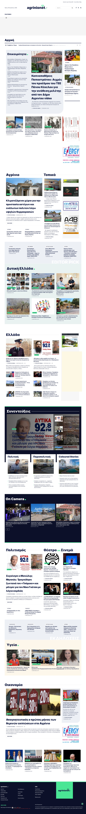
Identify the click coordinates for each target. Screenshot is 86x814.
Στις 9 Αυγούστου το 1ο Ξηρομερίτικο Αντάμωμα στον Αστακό (33, 628)
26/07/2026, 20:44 (38, 472)
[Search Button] (72, 7)
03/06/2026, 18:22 (67, 772)
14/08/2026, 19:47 (10, 236)
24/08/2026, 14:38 (48, 207)
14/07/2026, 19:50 (10, 613)
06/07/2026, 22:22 (69, 447)
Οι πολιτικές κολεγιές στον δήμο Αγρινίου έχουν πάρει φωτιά (14, 233)
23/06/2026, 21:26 (46, 376)
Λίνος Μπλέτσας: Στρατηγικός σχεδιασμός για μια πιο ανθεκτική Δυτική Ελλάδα (51, 251)
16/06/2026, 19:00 (9, 769)
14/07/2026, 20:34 (10, 672)
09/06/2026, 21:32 (46, 388)
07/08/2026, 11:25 (28, 236)
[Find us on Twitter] (78, 8)
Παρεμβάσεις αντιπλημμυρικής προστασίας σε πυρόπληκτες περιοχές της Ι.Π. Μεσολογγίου (67, 292)
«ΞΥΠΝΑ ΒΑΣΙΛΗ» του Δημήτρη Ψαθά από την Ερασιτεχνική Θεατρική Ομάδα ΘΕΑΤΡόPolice (52, 598)
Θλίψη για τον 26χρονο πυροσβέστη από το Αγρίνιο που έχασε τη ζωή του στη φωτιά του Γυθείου (17, 360)
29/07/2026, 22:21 (69, 416)
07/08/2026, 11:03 (60, 295)
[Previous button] (6, 529)
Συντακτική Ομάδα (36, 108)
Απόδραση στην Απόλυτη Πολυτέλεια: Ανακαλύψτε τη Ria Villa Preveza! (68, 469)
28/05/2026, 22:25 (67, 580)
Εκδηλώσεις (48, 220)
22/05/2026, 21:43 (46, 397)
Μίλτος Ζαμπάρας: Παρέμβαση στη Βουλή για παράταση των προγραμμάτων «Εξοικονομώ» (50, 374)
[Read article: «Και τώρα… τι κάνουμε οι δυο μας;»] (67, 658)
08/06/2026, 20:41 (28, 771)
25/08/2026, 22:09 (45, 108)
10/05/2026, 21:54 (67, 608)
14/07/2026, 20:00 (49, 632)
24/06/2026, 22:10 (19, 378)
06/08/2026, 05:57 (10, 319)
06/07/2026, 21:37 (28, 615)
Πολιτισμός (8, 14)
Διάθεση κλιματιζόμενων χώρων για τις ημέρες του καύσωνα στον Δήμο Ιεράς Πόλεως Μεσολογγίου (16, 73)
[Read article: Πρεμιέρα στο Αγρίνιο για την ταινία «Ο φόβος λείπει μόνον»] (71, 589)
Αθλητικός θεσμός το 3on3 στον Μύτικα (17, 291)
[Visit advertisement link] (71, 128)
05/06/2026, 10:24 (19, 396)
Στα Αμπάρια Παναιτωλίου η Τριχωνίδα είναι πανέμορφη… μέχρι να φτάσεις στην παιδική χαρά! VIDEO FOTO (67, 523)
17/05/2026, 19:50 (47, 609)
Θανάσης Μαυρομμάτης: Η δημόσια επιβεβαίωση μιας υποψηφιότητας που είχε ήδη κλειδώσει (43, 486)
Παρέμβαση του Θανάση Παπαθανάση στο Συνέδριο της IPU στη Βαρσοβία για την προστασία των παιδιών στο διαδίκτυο (50, 384)
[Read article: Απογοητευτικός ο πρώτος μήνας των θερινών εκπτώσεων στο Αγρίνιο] (33, 702)
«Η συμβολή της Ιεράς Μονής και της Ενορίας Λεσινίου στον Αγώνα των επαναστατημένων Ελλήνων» (16, 96)
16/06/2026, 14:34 (49, 256)
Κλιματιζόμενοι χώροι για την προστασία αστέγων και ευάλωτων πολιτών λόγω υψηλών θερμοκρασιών (17, 80)
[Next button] (9, 529)
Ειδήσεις (28, 608)
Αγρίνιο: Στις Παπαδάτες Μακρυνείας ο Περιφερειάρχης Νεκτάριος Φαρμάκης (34, 45)
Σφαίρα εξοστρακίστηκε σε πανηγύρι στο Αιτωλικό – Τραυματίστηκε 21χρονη (72, 91)
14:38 (9, 76)
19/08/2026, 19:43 (29, 136)
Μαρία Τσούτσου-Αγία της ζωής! (67, 475)
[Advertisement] (43, 26)
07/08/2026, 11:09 (35, 295)
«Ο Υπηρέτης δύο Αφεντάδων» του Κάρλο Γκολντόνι (69, 568)
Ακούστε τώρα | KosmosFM (68, 1)
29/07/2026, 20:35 (12, 472)
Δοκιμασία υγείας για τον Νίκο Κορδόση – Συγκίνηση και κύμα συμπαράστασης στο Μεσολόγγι (69, 480)
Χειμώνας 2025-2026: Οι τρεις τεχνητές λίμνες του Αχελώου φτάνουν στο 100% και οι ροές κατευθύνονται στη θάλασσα (69, 485)
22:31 (9, 92)
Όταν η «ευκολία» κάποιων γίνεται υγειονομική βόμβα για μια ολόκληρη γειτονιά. (17, 486)
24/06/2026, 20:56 (47, 580)
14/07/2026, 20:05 (31, 631)
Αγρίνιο (67, 62)
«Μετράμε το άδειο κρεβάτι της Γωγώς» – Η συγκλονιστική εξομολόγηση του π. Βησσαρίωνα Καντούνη (46, 360)
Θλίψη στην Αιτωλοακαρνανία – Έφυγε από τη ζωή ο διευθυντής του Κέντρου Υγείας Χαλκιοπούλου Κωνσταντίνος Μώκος (18, 669)
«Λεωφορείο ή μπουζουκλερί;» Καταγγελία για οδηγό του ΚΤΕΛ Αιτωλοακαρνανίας (14, 131)
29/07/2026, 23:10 (19, 363)
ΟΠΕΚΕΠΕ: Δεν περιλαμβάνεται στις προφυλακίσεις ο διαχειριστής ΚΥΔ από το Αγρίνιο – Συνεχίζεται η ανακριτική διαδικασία (33, 766)
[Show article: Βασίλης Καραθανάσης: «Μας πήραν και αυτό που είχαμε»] (59, 429)
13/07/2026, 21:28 (67, 634)
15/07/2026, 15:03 (47, 363)
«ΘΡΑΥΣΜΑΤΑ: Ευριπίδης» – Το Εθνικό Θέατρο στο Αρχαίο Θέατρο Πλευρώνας (33, 612)
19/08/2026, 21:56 (48, 238)
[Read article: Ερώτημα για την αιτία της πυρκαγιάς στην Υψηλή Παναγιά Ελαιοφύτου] (18, 306)
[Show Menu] (6, 17)
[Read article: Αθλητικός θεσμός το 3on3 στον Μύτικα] (18, 281)
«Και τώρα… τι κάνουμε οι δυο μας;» (65, 667)
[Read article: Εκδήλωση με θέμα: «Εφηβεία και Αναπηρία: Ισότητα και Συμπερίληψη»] (43, 306)
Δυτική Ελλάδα (69, 87)
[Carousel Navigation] (43, 529)
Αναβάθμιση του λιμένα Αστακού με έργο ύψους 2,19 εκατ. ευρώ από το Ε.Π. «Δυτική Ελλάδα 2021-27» (18, 477)
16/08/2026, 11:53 (10, 292)
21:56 (9, 98)
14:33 (9, 82)
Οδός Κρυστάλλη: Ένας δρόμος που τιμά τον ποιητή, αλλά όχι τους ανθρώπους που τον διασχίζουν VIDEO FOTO (17, 102)
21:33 (9, 87)
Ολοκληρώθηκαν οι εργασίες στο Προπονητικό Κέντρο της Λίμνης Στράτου (33, 233)
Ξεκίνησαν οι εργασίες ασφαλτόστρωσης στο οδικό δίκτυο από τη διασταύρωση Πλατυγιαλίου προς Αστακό (67, 317)
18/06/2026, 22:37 (60, 669)
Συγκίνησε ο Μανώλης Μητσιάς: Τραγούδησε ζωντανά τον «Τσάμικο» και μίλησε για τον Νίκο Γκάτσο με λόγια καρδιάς (30, 439)
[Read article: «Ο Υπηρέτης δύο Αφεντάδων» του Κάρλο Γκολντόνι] (71, 559)
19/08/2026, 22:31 (10, 134)
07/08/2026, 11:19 (19, 726)
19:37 (9, 69)
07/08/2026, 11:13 (12, 632)
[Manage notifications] (82, 804)
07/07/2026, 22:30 (63, 472)
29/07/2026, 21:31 (68, 426)
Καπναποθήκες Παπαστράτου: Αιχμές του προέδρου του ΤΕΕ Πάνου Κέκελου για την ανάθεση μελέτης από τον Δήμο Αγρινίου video (46, 87)
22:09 (9, 64)
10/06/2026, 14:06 (19, 387)
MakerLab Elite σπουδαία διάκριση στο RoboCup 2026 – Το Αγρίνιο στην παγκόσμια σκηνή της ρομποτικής (70, 629)
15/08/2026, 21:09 (48, 136)
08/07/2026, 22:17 (35, 670)
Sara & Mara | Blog (77, 1)
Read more (10, 223)
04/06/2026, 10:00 (48, 771)
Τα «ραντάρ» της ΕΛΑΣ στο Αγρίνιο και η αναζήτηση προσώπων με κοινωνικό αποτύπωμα (43, 477)
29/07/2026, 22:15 (35, 319)
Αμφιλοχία (35, 287)
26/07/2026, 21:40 (69, 435)
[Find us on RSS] (80, 8)
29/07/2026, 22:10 (60, 320)
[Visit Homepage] (37, 7)
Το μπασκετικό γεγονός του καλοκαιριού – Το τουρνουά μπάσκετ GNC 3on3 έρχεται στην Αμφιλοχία (43, 292)
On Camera (35, 71)
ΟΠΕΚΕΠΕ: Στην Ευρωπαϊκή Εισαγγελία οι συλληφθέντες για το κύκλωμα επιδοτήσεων (22, 393)
